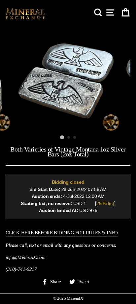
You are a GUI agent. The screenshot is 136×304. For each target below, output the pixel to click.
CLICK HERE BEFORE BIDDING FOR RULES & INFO (62, 232)
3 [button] (75, 137)
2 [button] (69, 137)
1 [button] (62, 137)
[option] (68, 78)
